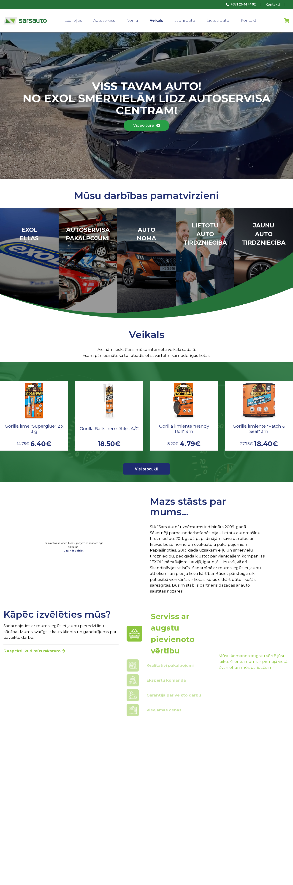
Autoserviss (104, 20)
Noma (132, 20)
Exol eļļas (73, 20)
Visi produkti (146, 469)
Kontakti (249, 20)
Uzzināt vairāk (73, 550)
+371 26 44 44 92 (243, 4)
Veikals (156, 20)
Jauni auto (185, 20)
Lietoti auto (218, 20)
